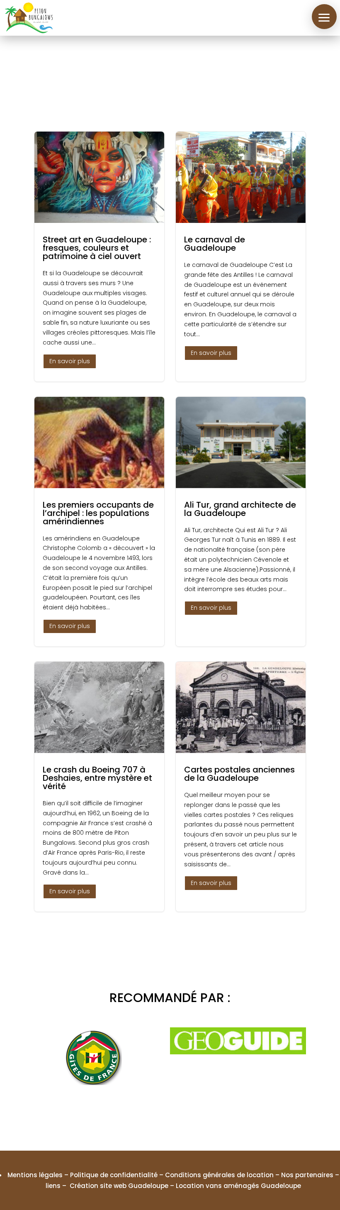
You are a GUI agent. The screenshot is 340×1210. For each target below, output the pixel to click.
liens (53, 1185)
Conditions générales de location (219, 1175)
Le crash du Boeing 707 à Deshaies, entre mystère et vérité (99, 787)
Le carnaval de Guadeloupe (241, 256)
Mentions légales (35, 1175)
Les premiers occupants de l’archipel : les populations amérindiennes (99, 522)
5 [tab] (182, 1113)
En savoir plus (69, 361)
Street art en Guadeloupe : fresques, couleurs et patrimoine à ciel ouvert (99, 256)
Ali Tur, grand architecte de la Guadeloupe (241, 522)
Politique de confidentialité (114, 1175)
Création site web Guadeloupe (119, 1185)
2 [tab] (145, 1113)
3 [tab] (157, 1113)
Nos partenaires (307, 1175)
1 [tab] (133, 1113)
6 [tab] (195, 1113)
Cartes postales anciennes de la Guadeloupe (241, 787)
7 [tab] (207, 1113)
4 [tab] (170, 1113)
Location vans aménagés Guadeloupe (238, 1185)
